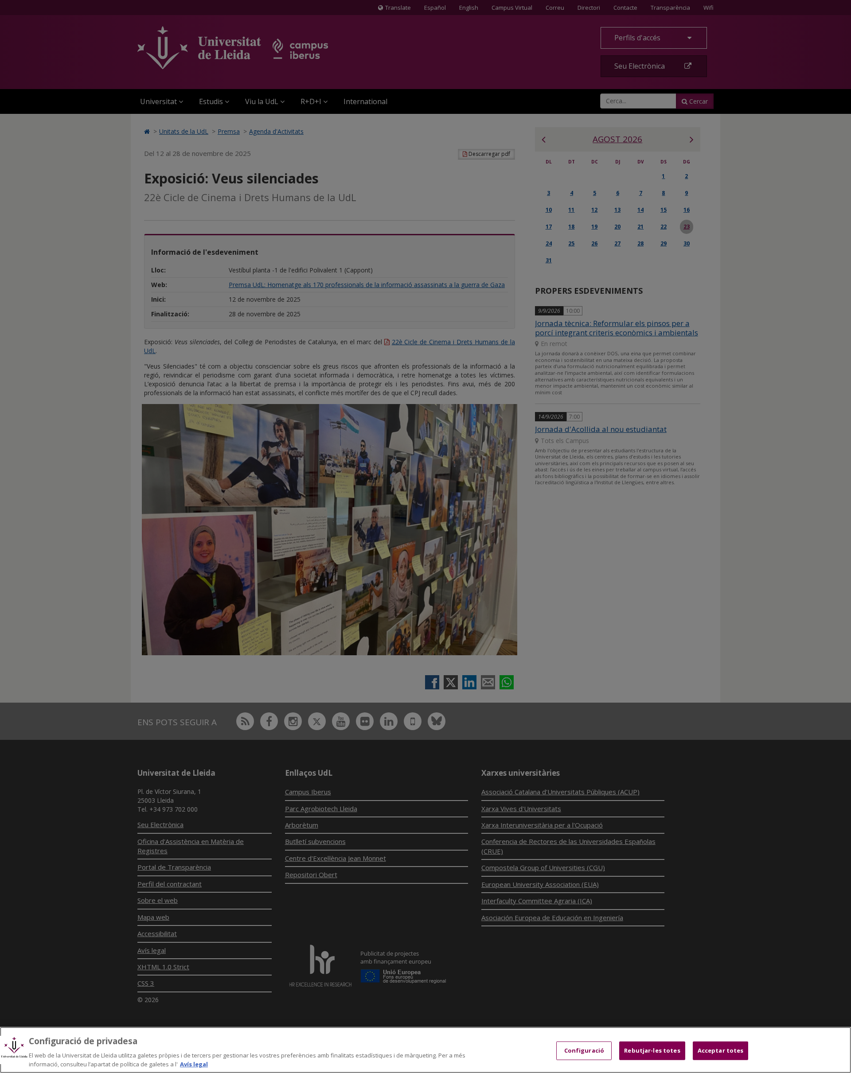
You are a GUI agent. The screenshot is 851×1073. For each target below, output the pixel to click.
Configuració (584, 1050)
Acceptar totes (721, 1050)
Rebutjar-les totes (652, 1050)
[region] (425, 1050)
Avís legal (194, 1064)
